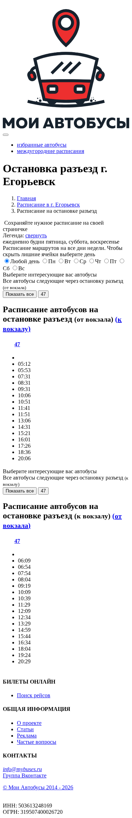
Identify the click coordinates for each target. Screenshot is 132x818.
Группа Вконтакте (24, 775)
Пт (113, 261)
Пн (52, 261)
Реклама (27, 736)
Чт (98, 261)
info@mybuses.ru (22, 769)
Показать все (20, 294)
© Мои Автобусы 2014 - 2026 (38, 787)
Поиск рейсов (33, 695)
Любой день (24, 261)
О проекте (29, 723)
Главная (26, 198)
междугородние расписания (50, 151)
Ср (83, 261)
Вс (21, 268)
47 (43, 294)
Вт (67, 261)
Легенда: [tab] (25, 235)
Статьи (25, 729)
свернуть (36, 235)
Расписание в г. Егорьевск (48, 205)
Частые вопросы (36, 742)
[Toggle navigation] (5, 135)
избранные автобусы (42, 145)
